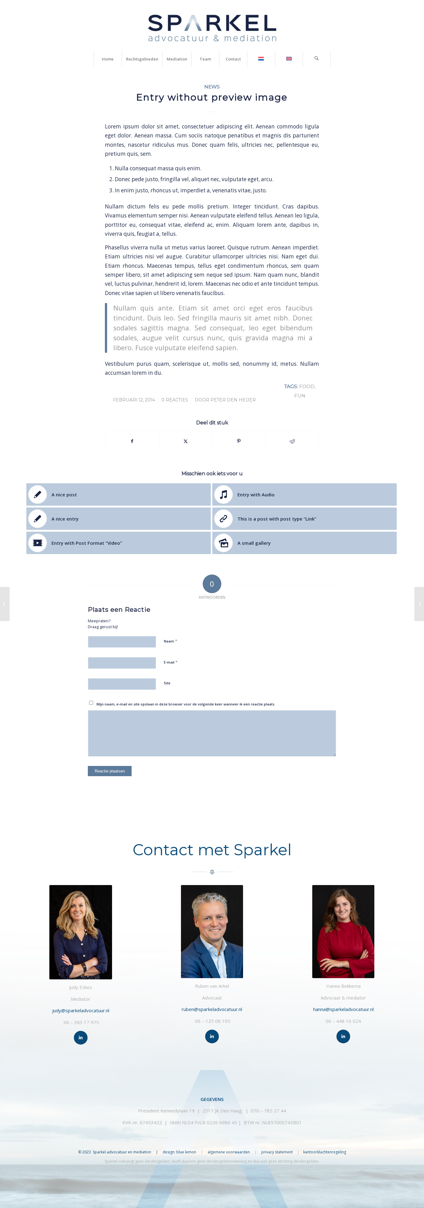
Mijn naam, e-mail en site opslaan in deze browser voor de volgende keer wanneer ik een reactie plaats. (186, 704)
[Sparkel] (212, 25)
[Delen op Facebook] (132, 441)
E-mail (171, 662)
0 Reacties (174, 400)
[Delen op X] (185, 441)
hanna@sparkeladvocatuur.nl (343, 1009)
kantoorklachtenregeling (324, 1152)
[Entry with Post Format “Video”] (5, 604)
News (212, 87)
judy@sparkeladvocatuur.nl (80, 1010)
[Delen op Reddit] (292, 441)
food (306, 386)
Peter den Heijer (233, 400)
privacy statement (277, 1152)
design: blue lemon (179, 1152)
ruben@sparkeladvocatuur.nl (212, 1009)
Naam (170, 641)
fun (299, 396)
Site (167, 683)
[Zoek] (317, 59)
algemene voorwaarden (229, 1152)
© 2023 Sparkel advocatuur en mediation (114, 1152)
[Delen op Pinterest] (238, 441)
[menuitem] (108, 59)
